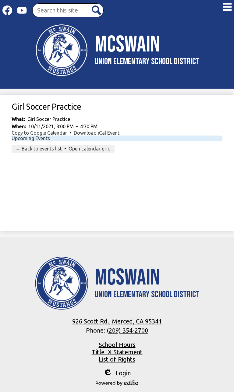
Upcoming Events (31, 138)
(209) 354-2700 (127, 330)
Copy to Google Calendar (39, 133)
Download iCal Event (96, 133)
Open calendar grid (90, 148)
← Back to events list (39, 148)
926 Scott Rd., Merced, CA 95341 (117, 321)
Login (117, 373)
